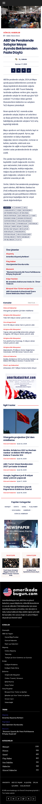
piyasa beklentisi (20, 231)
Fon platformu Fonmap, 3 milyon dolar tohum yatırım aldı (19, 342)
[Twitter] (18, 70)
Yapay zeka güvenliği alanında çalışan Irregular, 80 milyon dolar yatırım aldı (19, 333)
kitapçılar (7, 226)
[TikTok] (18, 799)
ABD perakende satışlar (11, 213)
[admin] (17, 59)
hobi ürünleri (33, 223)
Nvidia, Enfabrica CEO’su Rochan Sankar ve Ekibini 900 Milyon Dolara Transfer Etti (20, 360)
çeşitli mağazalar (23, 215)
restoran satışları (9, 234)
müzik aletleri (24, 229)
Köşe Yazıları (12, 279)
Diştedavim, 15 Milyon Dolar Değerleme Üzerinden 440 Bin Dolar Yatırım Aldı (18, 351)
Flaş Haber (11, 261)
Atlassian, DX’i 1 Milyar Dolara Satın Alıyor (20, 368)
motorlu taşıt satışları (11, 229)
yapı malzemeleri (9, 239)
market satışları (17, 226)
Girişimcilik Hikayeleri (12, 315)
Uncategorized (9, 322)
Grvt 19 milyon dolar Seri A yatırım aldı (18, 325)
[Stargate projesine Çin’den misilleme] (21, 421)
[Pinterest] (23, 70)
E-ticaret (33, 215)
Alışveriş (10, 254)
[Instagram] (13, 799)
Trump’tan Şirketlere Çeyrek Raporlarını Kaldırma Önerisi (17, 488)
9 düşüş (19, 210)
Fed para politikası (9, 223)
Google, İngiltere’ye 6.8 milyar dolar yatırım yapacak (18, 476)
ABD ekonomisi (27, 210)
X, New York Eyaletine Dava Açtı (31, 571)
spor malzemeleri (9, 237)
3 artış (25, 207)
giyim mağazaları (22, 223)
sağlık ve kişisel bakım (24, 234)
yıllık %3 (18, 239)
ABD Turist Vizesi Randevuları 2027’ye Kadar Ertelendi (18, 465)
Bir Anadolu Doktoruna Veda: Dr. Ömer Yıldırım (23, 283)
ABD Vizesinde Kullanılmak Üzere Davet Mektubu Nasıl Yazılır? (21, 292)
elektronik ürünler (10, 221)
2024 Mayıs (18, 207)
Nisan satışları (8, 231)
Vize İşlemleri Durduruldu (17, 264)
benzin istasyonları (10, 215)
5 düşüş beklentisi (9, 210)
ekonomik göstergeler (24, 218)
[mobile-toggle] (3, 3)
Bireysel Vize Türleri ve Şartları (19, 288)
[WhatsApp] (29, 70)
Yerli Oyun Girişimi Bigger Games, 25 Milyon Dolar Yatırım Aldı (11, 572)
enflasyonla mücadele (24, 221)
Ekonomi (10, 269)
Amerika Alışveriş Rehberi (17, 257)
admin (24, 59)
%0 (12, 207)
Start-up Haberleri (11, 365)
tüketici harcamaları (23, 237)
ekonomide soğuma (10, 218)
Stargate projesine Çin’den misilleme (18, 311)
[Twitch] (24, 799)
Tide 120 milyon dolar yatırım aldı (16, 318)
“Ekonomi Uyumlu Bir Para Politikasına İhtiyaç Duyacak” (23, 273)
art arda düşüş (24, 213)
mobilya (26, 226)
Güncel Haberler (11, 32)
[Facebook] (13, 70)
